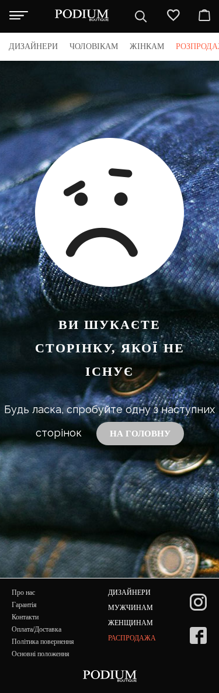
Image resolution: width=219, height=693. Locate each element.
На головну (140, 433)
